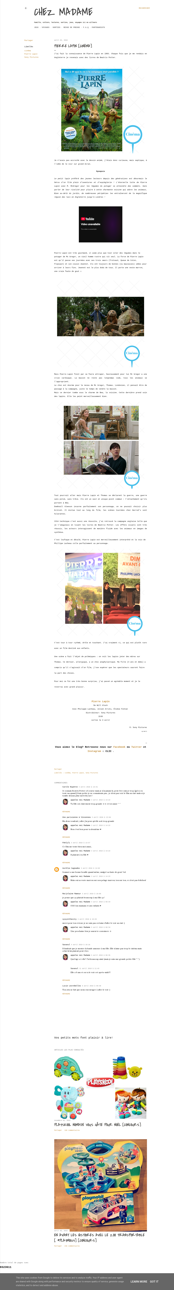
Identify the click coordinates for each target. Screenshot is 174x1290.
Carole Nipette (70, 787)
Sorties (56, 27)
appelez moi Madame (80, 800)
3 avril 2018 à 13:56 (101, 817)
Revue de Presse (71, 27)
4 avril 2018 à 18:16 (80, 945)
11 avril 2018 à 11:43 (89, 969)
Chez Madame (63, 12)
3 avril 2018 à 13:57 (80, 843)
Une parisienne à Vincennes (76, 817)
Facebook (119, 747)
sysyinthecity (69, 919)
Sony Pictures (31, 57)
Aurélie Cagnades (71, 868)
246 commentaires (72, 1246)
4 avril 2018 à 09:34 (100, 902)
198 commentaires (72, 1130)
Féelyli (66, 843)
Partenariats (98, 27)
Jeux (36, 27)
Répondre (66, 812)
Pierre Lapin (30, 54)
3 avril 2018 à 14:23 (100, 876)
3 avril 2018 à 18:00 (91, 894)
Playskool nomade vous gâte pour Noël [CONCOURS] (97, 1125)
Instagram (94, 751)
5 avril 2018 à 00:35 (100, 955)
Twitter (136, 747)
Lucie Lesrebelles (71, 986)
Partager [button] (28, 40)
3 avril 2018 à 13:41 (88, 787)
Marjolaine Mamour (71, 894)
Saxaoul (66, 945)
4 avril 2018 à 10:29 (87, 919)
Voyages (45, 27)
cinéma (27, 51)
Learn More (139, 1281)
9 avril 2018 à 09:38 (91, 986)
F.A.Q (85, 27)
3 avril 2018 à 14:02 (90, 868)
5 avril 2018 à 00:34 (100, 927)
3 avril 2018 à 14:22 (100, 800)
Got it (154, 1281)
